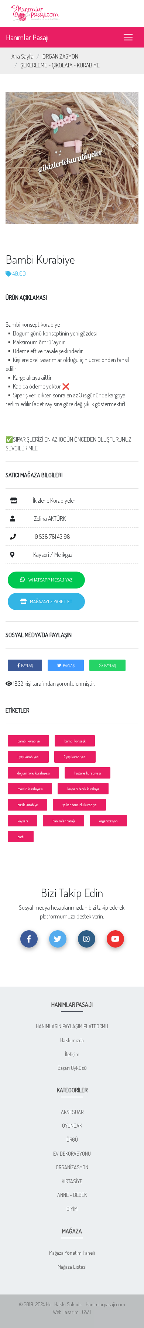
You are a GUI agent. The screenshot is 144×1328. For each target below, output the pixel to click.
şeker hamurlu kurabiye (79, 804)
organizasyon (108, 820)
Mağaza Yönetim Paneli (72, 1252)
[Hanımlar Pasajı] (36, 12)
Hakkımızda (72, 1040)
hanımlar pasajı (63, 820)
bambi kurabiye (28, 740)
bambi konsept (75, 740)
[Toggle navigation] (128, 37)
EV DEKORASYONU (72, 1153)
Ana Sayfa (22, 56)
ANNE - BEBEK (72, 1194)
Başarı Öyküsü (72, 1067)
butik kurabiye (27, 804)
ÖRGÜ (72, 1139)
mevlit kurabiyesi (30, 788)
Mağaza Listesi (72, 1266)
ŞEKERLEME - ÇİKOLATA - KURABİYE (60, 65)
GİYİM (72, 1208)
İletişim (72, 1054)
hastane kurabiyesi (87, 772)
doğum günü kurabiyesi (33, 772)
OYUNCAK (72, 1125)
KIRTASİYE (72, 1181)
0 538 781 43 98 (52, 536)
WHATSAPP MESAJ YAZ (48, 580)
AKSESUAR (72, 1112)
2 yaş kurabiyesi (75, 756)
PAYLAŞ (26, 665)
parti (20, 836)
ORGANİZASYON (60, 56)
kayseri (22, 820)
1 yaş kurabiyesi (28, 756)
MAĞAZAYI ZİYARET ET (49, 601)
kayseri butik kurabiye (83, 788)
